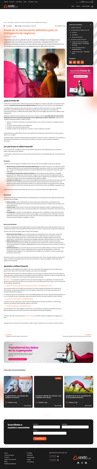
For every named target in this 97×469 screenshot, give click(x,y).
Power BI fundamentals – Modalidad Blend (79, 48)
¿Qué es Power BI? (76, 28)
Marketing (75, 35)
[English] (92, 6)
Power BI (33, 26)
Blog (5, 461)
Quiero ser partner (10, 459)
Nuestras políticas (10, 464)
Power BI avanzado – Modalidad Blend (81, 52)
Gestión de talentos (85, 378)
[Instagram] (82, 463)
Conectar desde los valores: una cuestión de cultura (18, 397)
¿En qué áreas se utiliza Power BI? (80, 30)
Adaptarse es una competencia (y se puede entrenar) (48, 397)
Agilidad (58, 378)
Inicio (72, 6)
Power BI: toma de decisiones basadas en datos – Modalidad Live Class (80, 43)
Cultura (78, 6)
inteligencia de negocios (24, 26)
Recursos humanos (77, 37)
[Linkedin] (78, 463)
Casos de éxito (86, 6)
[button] (90, 24)
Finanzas (74, 32)
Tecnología (10, 22)
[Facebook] (86, 463)
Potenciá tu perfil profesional (77, 396)
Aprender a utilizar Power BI (78, 39)
